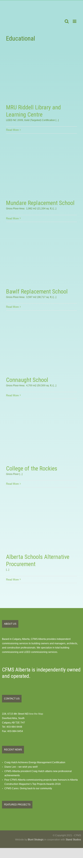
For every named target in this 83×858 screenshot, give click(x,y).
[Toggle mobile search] (67, 21)
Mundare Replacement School (40, 203)
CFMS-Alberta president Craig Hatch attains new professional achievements (38, 773)
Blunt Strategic (36, 839)
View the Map (35, 713)
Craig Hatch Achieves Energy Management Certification (34, 762)
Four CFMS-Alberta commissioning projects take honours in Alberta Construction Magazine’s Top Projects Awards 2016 (41, 782)
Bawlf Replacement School (37, 291)
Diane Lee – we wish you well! (21, 766)
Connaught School (27, 380)
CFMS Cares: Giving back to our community (28, 788)
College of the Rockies (31, 468)
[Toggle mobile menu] (75, 21)
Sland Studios (73, 839)
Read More (12, 129)
